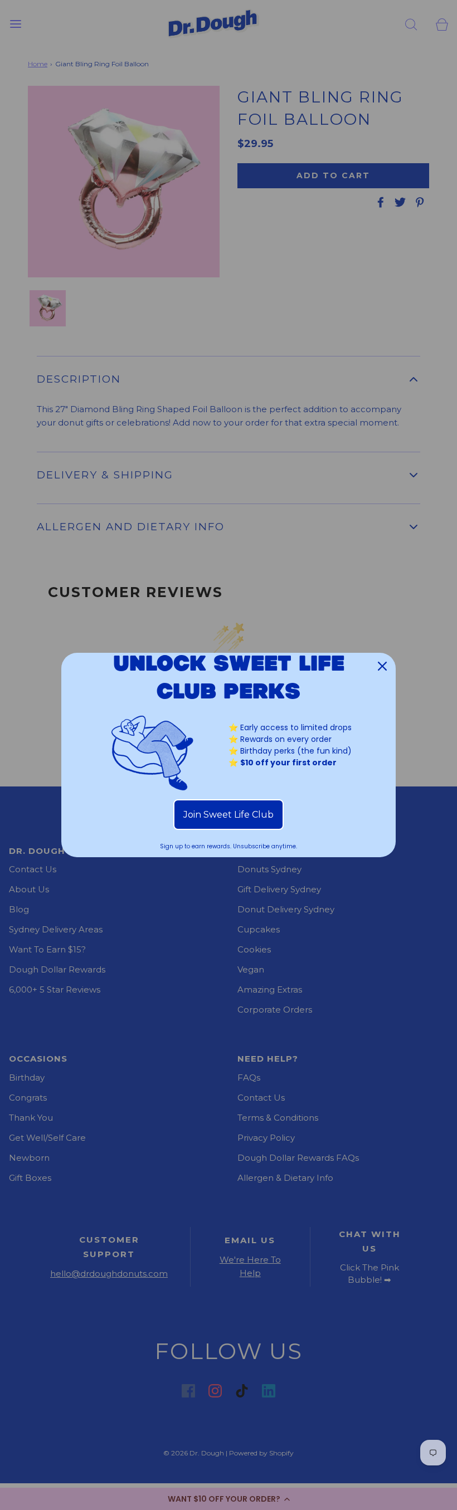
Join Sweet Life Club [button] (228, 814)
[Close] (382, 666)
